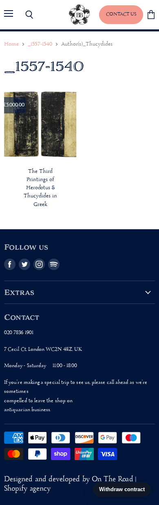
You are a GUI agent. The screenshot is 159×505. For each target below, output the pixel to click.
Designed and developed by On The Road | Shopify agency (70, 484)
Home (11, 44)
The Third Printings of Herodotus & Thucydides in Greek (40, 188)
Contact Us (121, 14)
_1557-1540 (40, 44)
